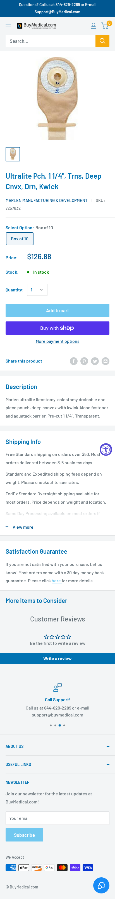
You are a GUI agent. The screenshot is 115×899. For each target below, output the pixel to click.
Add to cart (57, 310)
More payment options (58, 341)
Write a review (57, 658)
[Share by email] (105, 360)
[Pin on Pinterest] (84, 360)
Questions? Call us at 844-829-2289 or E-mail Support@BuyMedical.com (57, 8)
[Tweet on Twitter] (95, 360)
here (57, 580)
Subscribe (24, 835)
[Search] (102, 41)
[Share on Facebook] (74, 360)
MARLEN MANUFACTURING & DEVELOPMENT (47, 200)
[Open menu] (8, 26)
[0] (104, 26)
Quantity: (15, 289)
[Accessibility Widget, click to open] (106, 449)
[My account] (93, 26)
